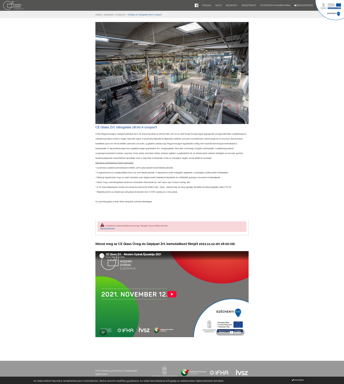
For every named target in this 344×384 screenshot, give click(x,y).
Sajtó (218, 5)
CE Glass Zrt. (121, 15)
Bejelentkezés (107, 229)
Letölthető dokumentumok (275, 5)
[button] (196, 5)
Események (108, 15)
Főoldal (206, 5)
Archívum (231, 5)
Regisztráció (249, 5)
